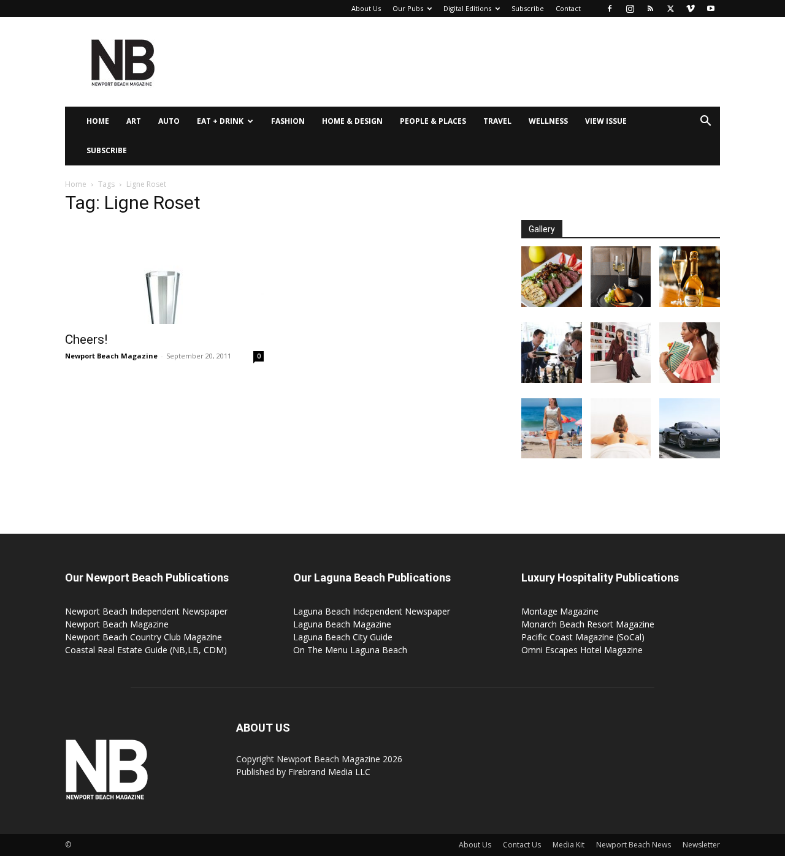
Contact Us (522, 844)
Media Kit (568, 844)
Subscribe (527, 8)
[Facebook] (609, 8)
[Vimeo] (690, 8)
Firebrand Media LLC (329, 772)
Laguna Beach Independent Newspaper (371, 611)
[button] (705, 122)
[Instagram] (630, 8)
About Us (366, 8)
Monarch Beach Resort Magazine (587, 624)
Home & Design (352, 121)
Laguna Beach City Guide (342, 637)
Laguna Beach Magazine (342, 624)
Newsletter (701, 844)
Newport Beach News (633, 844)
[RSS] (650, 8)
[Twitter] (670, 8)
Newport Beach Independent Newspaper (146, 611)
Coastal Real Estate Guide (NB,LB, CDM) (146, 650)
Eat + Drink (220, 121)
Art (133, 121)
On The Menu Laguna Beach (350, 650)
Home (97, 121)
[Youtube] (711, 8)
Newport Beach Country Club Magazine (143, 637)
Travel (497, 121)
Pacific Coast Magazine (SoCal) (583, 637)
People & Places (433, 121)
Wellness (548, 121)
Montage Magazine (560, 611)
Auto (169, 121)
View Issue (606, 121)
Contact (568, 8)
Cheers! (86, 339)
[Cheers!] (164, 275)
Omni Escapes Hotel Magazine (582, 650)
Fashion (288, 121)
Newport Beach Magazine (111, 355)
